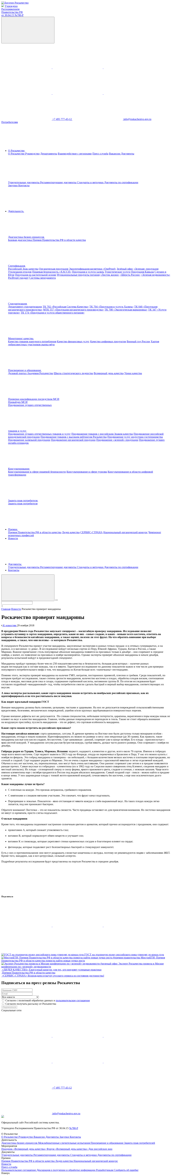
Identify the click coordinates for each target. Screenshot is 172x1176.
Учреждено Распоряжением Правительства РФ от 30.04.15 (12, 11)
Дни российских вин (100, 1149)
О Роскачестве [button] (16, 150)
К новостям (9, 625)
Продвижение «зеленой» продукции (117, 439)
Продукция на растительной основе (35, 274)
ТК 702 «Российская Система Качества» (66, 306)
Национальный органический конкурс (125, 532)
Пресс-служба (100, 153)
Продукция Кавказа (142, 271)
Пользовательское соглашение (19, 1170)
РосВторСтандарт (18, 277)
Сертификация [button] (17, 265)
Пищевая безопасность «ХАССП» (51, 271)
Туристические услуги (118, 271)
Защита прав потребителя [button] (23, 500)
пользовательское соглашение (73, 1000)
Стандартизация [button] (17, 303)
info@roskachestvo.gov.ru (137, 119)
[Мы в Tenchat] (77, 93)
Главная (5, 609)
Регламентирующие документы (58, 182)
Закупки (13, 185)
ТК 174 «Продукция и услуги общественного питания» (52, 312)
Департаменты (48, 153)
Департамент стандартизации (25, 306)
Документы (52, 1136)
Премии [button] (13, 529)
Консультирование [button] (19, 468)
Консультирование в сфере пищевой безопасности (37, 471)
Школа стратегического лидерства (73, 373)
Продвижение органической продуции (73, 439)
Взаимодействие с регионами (75, 153)
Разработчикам (105, 1170)
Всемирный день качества (109, 373)
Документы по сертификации (121, 182)
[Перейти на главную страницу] (15, 2)
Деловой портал (17, 373)
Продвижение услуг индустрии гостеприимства (135, 436)
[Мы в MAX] (26, 93)
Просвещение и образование (107, 1143)
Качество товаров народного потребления (32, 341)
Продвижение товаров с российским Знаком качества (102, 433)
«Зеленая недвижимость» (155, 274)
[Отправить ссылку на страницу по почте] (26, 951)
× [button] (2, 606)
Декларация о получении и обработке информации (66, 1170)
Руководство (32, 153)
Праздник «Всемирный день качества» (24, 1149)
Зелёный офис (125, 268)
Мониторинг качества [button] (21, 338)
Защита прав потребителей (139, 1143)
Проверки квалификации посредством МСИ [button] (33, 399)
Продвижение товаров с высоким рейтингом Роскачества (73, 436)
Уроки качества (133, 373)
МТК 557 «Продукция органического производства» (73, 309)
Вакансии (115, 153)
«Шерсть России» (130, 274)
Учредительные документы (24, 182)
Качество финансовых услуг (73, 341)
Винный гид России (138, 341)
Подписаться (9, 1007)
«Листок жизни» (109, 274)
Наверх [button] (5, 1173)
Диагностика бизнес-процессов (19, 1143)
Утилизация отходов (20, 271)
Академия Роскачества (40, 373)
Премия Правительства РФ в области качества (59, 240)
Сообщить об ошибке (126, 1170)
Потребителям (9, 122)
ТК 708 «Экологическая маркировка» (125, 309)
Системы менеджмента (42, 277)
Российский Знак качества (23, 268)
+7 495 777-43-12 (62, 119)
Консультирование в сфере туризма (87, 471)
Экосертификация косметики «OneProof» (92, 268)
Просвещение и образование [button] (25, 370)
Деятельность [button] (16, 211)
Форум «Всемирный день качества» (67, 1149)
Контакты (24, 185)
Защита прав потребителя (22, 503)
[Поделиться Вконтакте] (26, 925)
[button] (51, 237)
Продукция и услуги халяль (88, 271)
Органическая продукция (53, 268)
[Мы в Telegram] (128, 67)
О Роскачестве (16, 153)
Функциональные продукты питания (78, 274)
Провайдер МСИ (18, 402)
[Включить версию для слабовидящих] (27, 30)
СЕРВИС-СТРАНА (91, 532)
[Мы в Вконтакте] (26, 67)
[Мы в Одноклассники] (77, 67)
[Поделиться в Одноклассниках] (77, 925)
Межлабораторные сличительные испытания (64, 1143)
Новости (13, 538)
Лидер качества (71, 532)
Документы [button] (15, 564)
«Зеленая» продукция (146, 268)
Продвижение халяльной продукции (29, 439)
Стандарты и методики (90, 182)
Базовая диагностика (20, 240)
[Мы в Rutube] (128, 93)
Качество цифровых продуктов (108, 341)
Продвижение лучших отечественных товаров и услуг (39, 433)
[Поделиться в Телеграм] (128, 925)
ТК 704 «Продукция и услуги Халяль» (111, 306)
